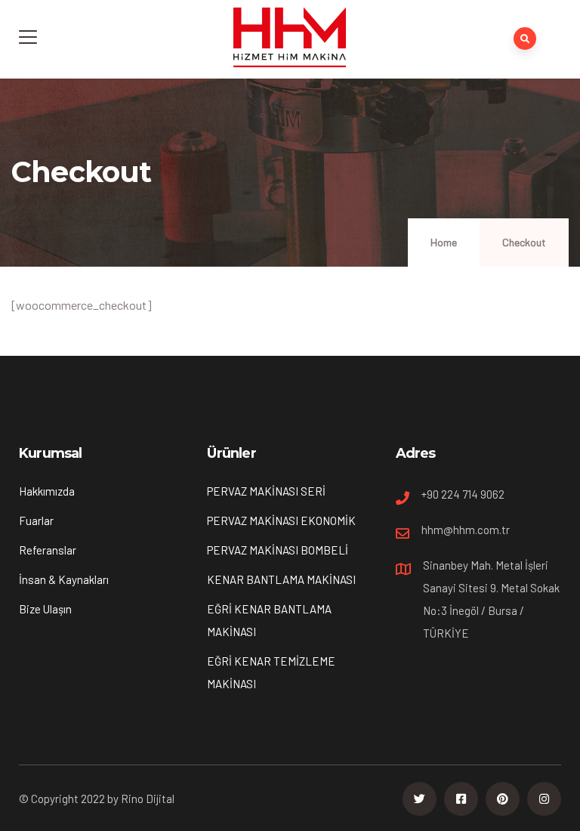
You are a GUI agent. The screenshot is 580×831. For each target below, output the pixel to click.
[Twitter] (420, 799)
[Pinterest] (503, 799)
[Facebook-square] (461, 799)
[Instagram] (544, 799)
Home (443, 242)
